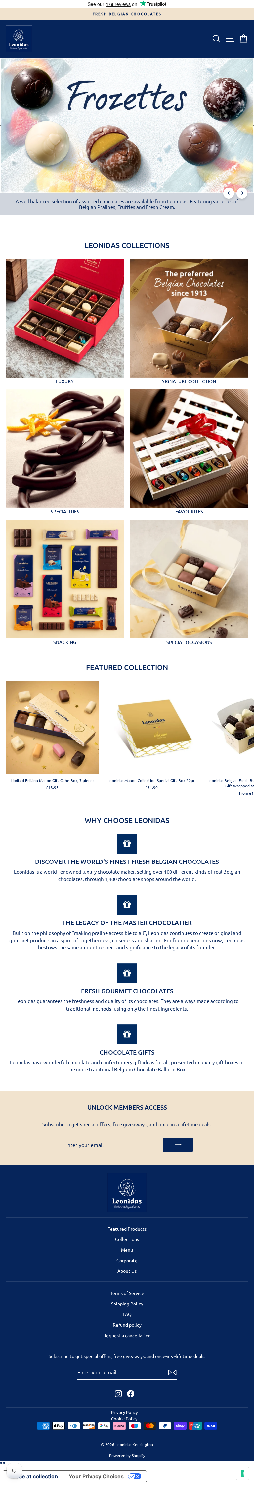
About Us (127, 1271)
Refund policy (127, 1325)
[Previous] (228, 193)
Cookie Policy (124, 1418)
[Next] (241, 193)
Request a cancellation (127, 1335)
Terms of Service (127, 1293)
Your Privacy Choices (96, 1476)
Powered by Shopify (127, 1455)
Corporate (127, 1260)
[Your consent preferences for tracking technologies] (242, 1473)
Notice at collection (33, 1476)
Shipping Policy (127, 1303)
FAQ (127, 1314)
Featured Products (127, 1229)
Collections (127, 1239)
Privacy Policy (124, 1412)
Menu (127, 1250)
